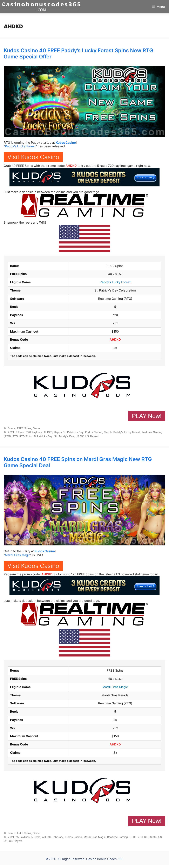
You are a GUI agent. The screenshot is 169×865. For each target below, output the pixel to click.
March (108, 432)
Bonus (11, 428)
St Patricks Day (43, 436)
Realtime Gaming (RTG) (121, 837)
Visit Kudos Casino (33, 157)
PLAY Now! (147, 416)
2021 (11, 432)
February (58, 837)
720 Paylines (34, 432)
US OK (80, 436)
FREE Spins (24, 428)
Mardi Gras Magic (17, 555)
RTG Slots (25, 436)
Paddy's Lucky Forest (115, 282)
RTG (15, 436)
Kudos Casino (66, 143)
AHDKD (71, 166)
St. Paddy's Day (64, 436)
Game (36, 428)
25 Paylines (22, 837)
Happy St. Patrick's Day (68, 432)
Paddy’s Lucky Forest (20, 146)
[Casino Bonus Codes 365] (41, 6)
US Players (92, 436)
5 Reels (20, 432)
